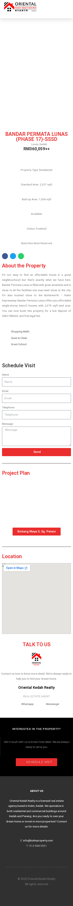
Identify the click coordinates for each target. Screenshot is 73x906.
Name (5, 374)
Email (5, 391)
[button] (66, 7)
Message (7, 423)
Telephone (8, 407)
